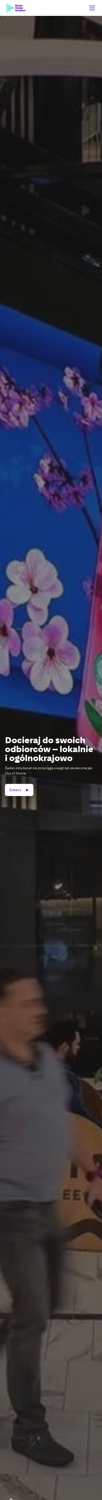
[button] (91, 8)
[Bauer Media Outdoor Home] (16, 8)
